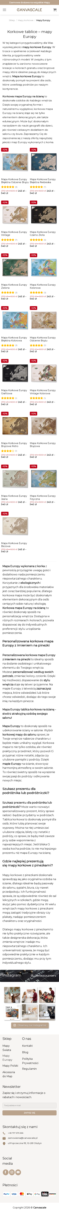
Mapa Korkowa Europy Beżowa (14, 545)
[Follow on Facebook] (6, 1172)
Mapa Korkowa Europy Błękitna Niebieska (43, 181)
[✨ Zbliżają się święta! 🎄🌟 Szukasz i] (47, 995)
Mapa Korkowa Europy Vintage (14, 233)
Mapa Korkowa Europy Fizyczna (43, 497)
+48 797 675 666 (15, 1133)
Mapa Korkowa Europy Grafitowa (14, 392)
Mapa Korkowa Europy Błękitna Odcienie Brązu (15, 181)
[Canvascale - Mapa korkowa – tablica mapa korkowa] (29, 10)
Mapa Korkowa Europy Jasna (14, 497)
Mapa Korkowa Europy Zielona (14, 286)
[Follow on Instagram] (12, 1172)
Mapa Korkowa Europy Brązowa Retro (14, 445)
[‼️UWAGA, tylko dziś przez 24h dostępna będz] (30, 995)
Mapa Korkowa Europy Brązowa (43, 445)
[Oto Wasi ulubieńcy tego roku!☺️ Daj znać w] (12, 1012)
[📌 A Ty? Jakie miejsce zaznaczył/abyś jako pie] (12, 995)
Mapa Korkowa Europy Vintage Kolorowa (43, 392)
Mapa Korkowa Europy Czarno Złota (43, 233)
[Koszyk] (55, 9)
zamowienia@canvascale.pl (23, 1138)
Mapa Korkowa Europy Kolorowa (43, 286)
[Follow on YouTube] (18, 1172)
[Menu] (4, 10)
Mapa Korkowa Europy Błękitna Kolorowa (14, 339)
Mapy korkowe (25, 20)
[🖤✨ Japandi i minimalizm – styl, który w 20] (47, 1012)
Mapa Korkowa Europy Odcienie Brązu (43, 339)
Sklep (12, 20)
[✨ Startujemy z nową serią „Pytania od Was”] (30, 1012)
